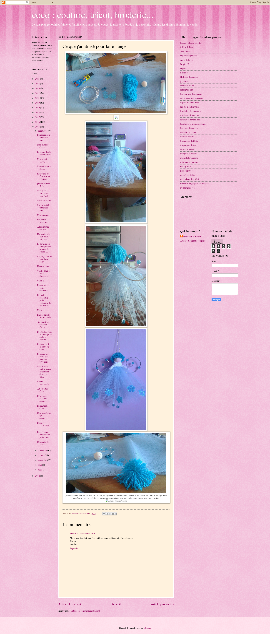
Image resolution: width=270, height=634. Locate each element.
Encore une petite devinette (42, 288)
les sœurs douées (187, 149)
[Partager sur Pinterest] (115, 513)
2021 (37, 97)
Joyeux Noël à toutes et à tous (43, 208)
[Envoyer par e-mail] (103, 513)
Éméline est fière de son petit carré (44, 347)
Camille (40, 280)
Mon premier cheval (43, 160)
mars (40, 469)
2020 (37, 102)
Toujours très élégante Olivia (42, 324)
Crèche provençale (43, 383)
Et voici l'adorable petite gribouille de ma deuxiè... (44, 300)
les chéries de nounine (189, 115)
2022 (37, 93)
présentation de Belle (43, 184)
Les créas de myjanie (189, 128)
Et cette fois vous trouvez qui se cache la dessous (44, 335)
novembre (42, 450)
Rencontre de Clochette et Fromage (43, 176)
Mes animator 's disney (44, 167)
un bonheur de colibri (189, 179)
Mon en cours (43, 214)
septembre (42, 459)
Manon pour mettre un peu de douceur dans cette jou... (44, 371)
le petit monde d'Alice (189, 102)
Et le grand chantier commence (43, 398)
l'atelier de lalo (186, 89)
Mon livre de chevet (42, 146)
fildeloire (184, 72)
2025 (37, 78)
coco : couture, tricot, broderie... (92, 14)
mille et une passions (189, 162)
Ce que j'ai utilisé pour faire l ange (44, 259)
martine (74, 533)
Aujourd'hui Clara (42, 390)
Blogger (147, 627)
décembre (42, 130)
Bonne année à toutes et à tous (43, 137)
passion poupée (186, 170)
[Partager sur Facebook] (112, 513)
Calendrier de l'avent (43, 443)
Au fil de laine (186, 59)
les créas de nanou (188, 132)
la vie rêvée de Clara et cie (191, 98)
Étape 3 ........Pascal (43, 424)
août (40, 464)
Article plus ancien (162, 604)
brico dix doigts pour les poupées (194, 183)
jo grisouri (184, 81)
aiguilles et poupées (188, 55)
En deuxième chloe (42, 407)
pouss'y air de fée (187, 174)
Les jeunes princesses (42, 221)
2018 (37, 112)
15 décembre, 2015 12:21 (89, 533)
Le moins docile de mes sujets (44, 153)
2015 (37, 126)
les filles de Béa (187, 136)
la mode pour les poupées (191, 93)
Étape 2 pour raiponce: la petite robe (43, 435)
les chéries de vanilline (190, 119)
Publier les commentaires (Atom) (85, 610)
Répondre (74, 548)
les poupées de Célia (189, 140)
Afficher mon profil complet (192, 240)
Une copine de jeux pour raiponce (43, 237)
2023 (37, 88)
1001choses (185, 51)
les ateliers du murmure (190, 110)
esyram (183, 68)
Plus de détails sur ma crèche (44, 316)
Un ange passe (43, 266)
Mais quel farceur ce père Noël (42, 193)
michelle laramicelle (189, 157)
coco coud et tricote (192, 236)
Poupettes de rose (187, 187)
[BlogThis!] (106, 513)
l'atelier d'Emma (187, 85)
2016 (37, 121)
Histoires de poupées (189, 76)
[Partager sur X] (109, 513)
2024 (37, 83)
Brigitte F (184, 64)
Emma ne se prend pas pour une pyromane (42, 358)
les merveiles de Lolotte (190, 42)
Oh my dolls (185, 166)
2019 (37, 107)
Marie (39, 310)
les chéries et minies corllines (192, 123)
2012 (37, 475)
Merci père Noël (44, 200)
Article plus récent (69, 604)
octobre (41, 455)
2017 (37, 117)
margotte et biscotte (188, 153)
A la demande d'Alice (43, 228)
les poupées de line (188, 145)
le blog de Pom (186, 47)
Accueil (116, 604)
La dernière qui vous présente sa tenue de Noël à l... (44, 247)
